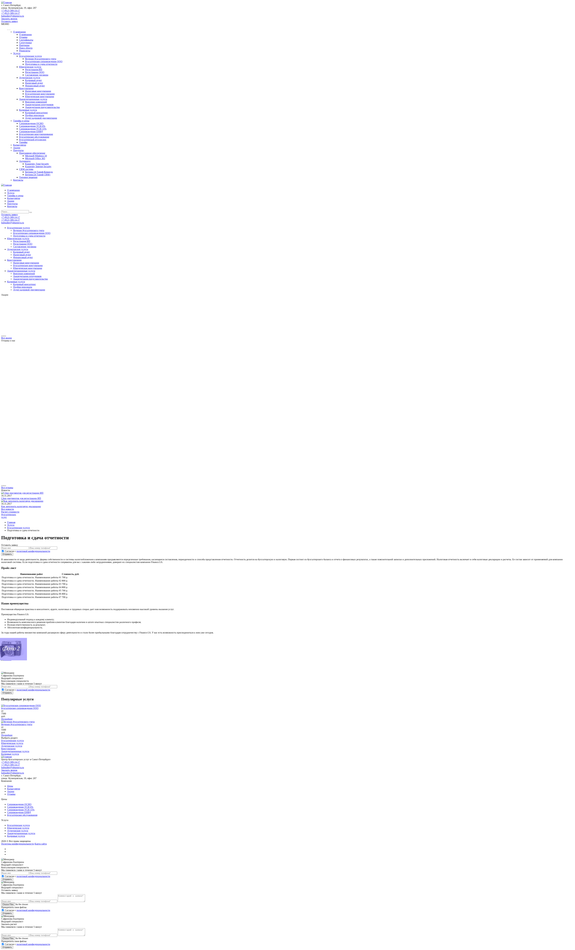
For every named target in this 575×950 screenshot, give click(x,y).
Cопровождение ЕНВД (31, 131)
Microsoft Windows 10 (36, 155)
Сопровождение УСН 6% (20, 807)
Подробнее (6, 719)
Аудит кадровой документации (41, 118)
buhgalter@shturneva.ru (12, 16)
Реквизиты (24, 50)
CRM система (26, 169)
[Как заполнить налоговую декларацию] (22, 501)
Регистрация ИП (33, 69)
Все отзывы (7, 487)
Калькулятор (19, 145)
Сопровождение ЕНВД (19, 812)
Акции (16, 147)
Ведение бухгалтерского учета (40, 58)
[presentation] (2, 485)
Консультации (26, 88)
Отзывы (23, 37)
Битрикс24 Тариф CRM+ (38, 174)
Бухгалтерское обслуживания (22, 815)
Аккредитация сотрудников (39, 104)
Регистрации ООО (34, 72)
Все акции (6, 338)
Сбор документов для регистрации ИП (21, 498)
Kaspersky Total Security (37, 164)
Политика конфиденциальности (17, 844)
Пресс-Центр (25, 48)
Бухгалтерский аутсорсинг (32, 139)
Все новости (7, 509)
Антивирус (25, 161)
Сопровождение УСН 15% (20, 809)
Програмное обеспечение (32, 153)
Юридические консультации (39, 96)
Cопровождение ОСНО (31, 123)
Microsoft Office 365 (35, 158)
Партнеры (24, 45)
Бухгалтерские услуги (30, 56)
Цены (10, 786)
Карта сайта (41, 844)
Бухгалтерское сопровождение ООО (43, 61)
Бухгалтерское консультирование (36, 134)
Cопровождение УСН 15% (32, 129)
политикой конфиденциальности (33, 551)
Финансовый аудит (35, 85)
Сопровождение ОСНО (19, 804)
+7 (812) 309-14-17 (10, 10)
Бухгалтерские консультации (40, 94)
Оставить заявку (9, 21)
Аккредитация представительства (42, 107)
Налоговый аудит (34, 83)
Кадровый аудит (33, 80)
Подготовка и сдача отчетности (41, 64)
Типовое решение (28, 177)
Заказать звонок (9, 18)
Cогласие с (27, 551)
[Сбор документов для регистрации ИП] (22, 493)
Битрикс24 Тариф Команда (39, 172)
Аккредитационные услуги (33, 99)
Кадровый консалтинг (36, 112)
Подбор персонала (34, 115)
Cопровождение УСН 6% (32, 126)
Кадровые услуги (28, 110)
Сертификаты (26, 40)
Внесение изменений (36, 102)
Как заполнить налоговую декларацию (21, 506)
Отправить (7, 554)
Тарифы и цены (21, 120)
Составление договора (36, 75)
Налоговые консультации (38, 91)
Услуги (16, 53)
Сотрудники (25, 42)
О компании (19, 32)
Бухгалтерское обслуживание (34, 137)
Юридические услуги (30, 67)
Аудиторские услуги (29, 77)
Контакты (18, 180)
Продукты (18, 150)
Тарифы (23, 142)
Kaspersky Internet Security (38, 166)
